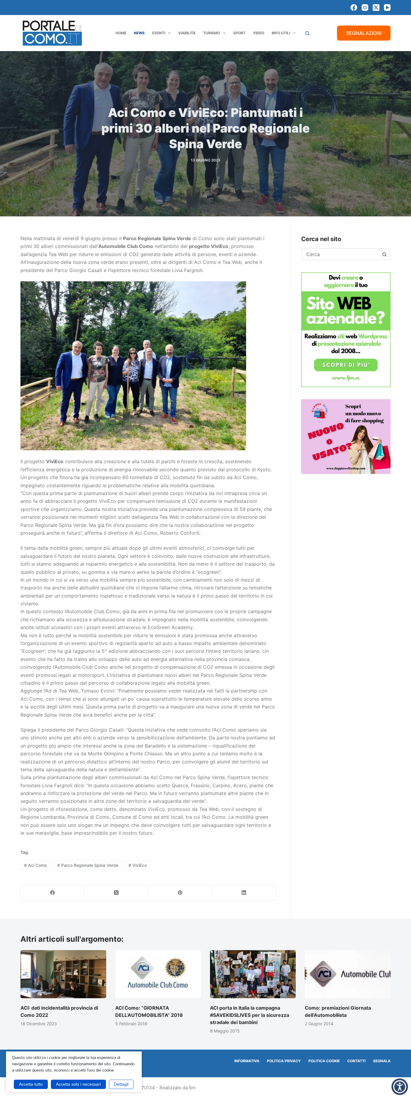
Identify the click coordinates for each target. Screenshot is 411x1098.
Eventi (158, 33)
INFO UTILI (281, 33)
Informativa (246, 1061)
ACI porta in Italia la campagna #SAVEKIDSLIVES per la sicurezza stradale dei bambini (249, 1015)
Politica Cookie (324, 1061)
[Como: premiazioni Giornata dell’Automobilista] (348, 974)
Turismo (211, 33)
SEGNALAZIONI (364, 33)
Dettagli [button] (121, 1084)
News (139, 33)
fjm (192, 1087)
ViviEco (137, 865)
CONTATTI (356, 1061)
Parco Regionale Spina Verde (87, 865)
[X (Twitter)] (376, 7)
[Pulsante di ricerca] (384, 254)
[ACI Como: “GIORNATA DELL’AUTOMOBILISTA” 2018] (158, 974)
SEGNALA (382, 1061)
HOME (121, 33)
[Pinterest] (180, 893)
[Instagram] (365, 7)
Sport (239, 33)
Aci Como (35, 865)
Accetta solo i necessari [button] (78, 1084)
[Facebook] (354, 7)
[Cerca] (307, 33)
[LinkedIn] (244, 893)
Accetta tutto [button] (31, 1084)
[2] (346, 436)
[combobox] (340, 254)
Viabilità (187, 33)
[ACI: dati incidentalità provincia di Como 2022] (63, 974)
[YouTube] (387, 7)
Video (258, 33)
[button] (399, 1086)
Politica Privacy (284, 1061)
